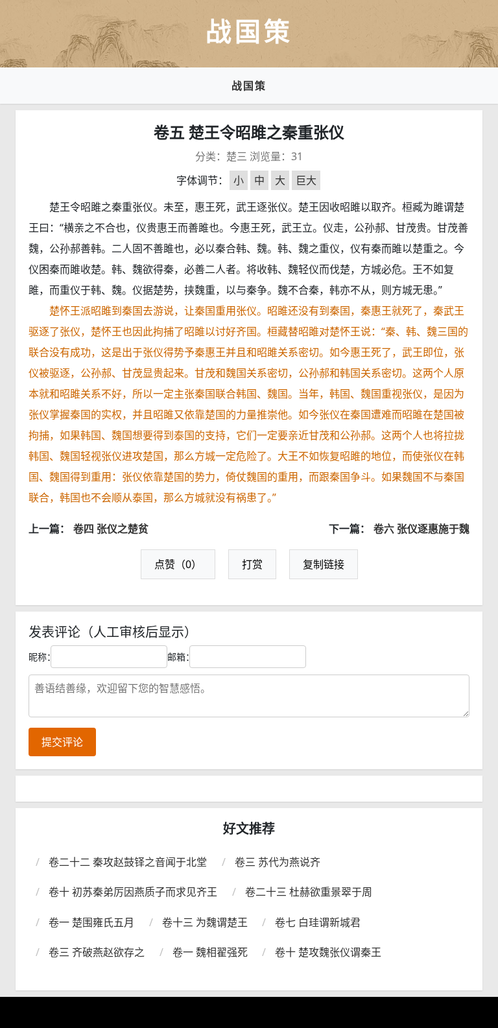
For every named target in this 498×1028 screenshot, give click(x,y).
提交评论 (62, 742)
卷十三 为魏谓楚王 (205, 922)
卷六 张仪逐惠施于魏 (421, 528)
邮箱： (181, 657)
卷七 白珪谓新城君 (318, 922)
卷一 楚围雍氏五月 (91, 922)
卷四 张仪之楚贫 (110, 528)
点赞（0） (178, 564)
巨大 (306, 180)
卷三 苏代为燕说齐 (277, 862)
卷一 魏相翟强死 (210, 952)
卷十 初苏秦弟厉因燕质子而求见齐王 (133, 892)
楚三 (236, 156)
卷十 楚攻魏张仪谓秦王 (328, 952)
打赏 (252, 564)
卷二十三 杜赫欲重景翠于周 (308, 892)
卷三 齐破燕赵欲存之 (97, 952)
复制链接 (323, 564)
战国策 (249, 85)
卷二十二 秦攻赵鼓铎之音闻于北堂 (128, 862)
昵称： (42, 657)
